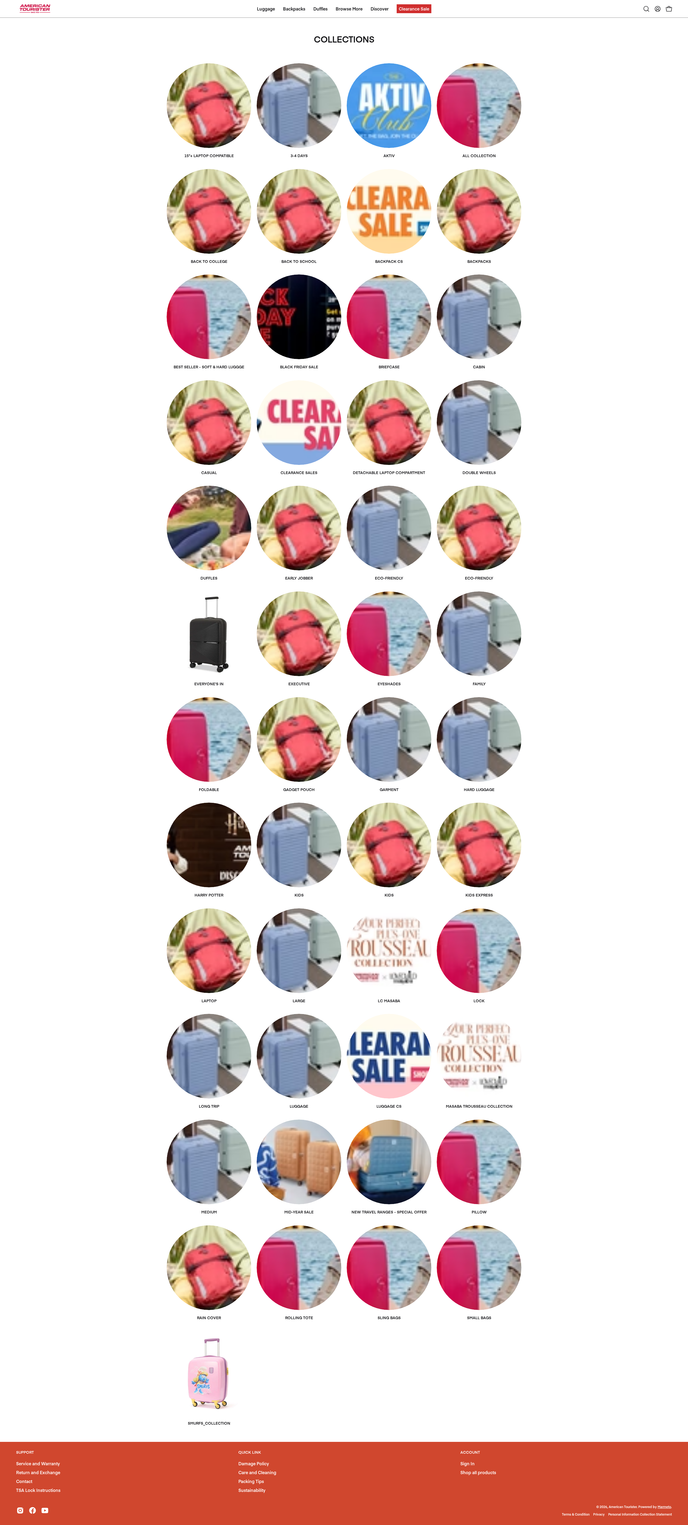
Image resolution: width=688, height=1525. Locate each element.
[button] (414, 8)
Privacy (599, 1514)
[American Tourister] (35, 8)
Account (470, 1452)
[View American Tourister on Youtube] (45, 1510)
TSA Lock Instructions (38, 1490)
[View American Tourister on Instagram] (20, 1510)
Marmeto (664, 1507)
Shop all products (478, 1472)
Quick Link (249, 1452)
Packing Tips (251, 1481)
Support (25, 1452)
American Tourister (623, 1507)
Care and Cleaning (257, 1472)
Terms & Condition (576, 1514)
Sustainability (252, 1490)
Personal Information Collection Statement (640, 1514)
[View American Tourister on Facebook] (32, 1510)
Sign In (467, 1463)
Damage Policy (253, 1463)
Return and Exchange (38, 1472)
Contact (24, 1481)
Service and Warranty (38, 1463)
